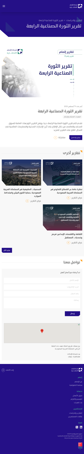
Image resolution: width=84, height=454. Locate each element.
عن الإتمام (78, 381)
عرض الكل (7, 250)
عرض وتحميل (75, 137)
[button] (42, 331)
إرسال (72, 313)
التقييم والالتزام (76, 399)
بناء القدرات (78, 402)
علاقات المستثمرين (75, 416)
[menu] (4, 6)
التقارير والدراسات (74, 20)
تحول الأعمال (77, 395)
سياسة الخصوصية (75, 385)
